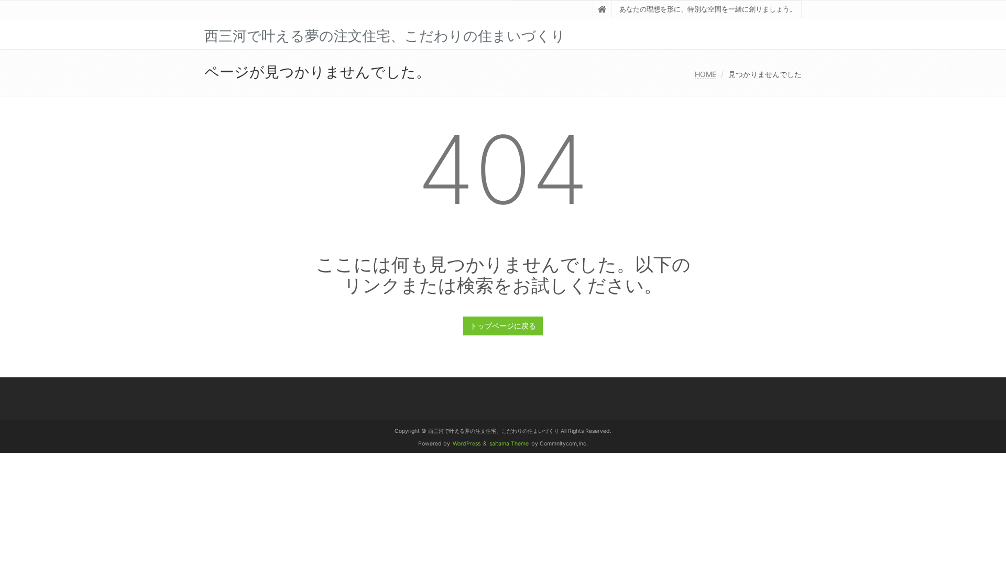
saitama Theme (509, 443)
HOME (705, 74)
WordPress (466, 443)
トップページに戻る (503, 325)
